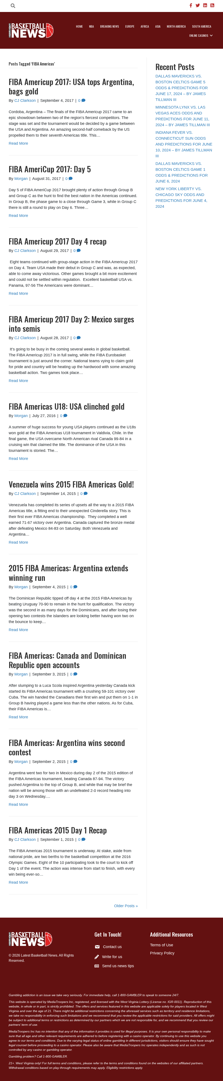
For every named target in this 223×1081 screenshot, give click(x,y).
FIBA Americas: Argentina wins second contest (67, 747)
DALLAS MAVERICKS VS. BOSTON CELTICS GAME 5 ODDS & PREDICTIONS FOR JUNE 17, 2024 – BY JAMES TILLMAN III (181, 88)
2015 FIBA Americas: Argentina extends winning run (68, 572)
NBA (91, 26)
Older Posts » (126, 906)
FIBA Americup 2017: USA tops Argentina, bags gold (71, 86)
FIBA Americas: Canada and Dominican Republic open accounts (67, 659)
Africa (145, 26)
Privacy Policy (162, 953)
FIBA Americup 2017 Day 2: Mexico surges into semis (71, 323)
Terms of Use (161, 945)
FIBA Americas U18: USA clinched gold (67, 406)
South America (201, 26)
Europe (129, 26)
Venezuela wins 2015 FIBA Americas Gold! (71, 484)
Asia (157, 26)
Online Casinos (198, 35)
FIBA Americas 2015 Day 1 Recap (58, 830)
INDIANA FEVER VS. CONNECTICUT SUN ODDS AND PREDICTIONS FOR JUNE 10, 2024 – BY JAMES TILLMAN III (183, 144)
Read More (18, 143)
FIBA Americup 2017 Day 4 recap (57, 241)
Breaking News (109, 26)
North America (176, 26)
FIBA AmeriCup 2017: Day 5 (50, 168)
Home (79, 26)
